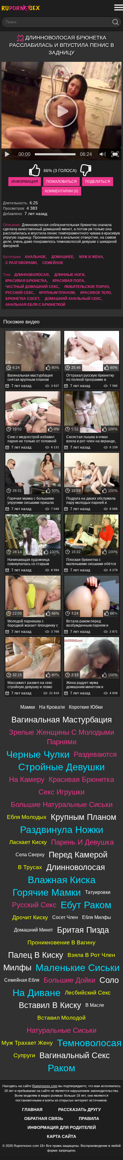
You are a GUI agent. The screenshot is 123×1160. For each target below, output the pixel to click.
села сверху (30, 854)
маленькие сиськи (78, 967)
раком (61, 1068)
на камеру (26, 779)
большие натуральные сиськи (62, 804)
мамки (27, 707)
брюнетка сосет (22, 299)
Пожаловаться (61, 181)
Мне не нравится (86, 170)
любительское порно (86, 287)
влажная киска (62, 880)
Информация (24, 181)
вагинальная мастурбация (61, 719)
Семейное (52, 263)
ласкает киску (28, 842)
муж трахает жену (27, 1043)
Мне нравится (35, 170)
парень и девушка (82, 842)
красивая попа (68, 281)
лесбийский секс (88, 992)
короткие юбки (86, 707)
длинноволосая (31, 275)
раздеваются (95, 754)
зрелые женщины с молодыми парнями (61, 737)
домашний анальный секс (73, 299)
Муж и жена (91, 257)
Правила (89, 1118)
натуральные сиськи (61, 1030)
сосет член (65, 917)
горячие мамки (47, 892)
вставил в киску (50, 1005)
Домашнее (62, 257)
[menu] (118, 7)
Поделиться (97, 181)
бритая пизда (83, 930)
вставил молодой (61, 1018)
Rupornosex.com (44, 1086)
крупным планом (57, 293)
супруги (24, 1055)
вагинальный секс (74, 1055)
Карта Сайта (61, 1136)
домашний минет (33, 929)
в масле (94, 1005)
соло (109, 980)
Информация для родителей (61, 1127)
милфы (17, 967)
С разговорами (21, 263)
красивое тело (95, 293)
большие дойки (69, 980)
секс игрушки (61, 792)
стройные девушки (61, 767)
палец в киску (35, 955)
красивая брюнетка (26, 281)
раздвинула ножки (61, 829)
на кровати (52, 707)
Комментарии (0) (61, 191)
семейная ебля (21, 980)
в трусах (30, 867)
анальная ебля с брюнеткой (35, 305)
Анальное (35, 257)
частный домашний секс (32, 287)
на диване (37, 993)
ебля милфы (96, 917)
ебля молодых (27, 817)
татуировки (97, 892)
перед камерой (78, 854)
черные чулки (38, 754)
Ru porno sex (22, 8)
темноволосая (89, 1043)
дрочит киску (30, 917)
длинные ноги (69, 275)
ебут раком (86, 905)
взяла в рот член (91, 955)
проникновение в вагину (61, 942)
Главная (32, 1109)
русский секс (19, 293)
